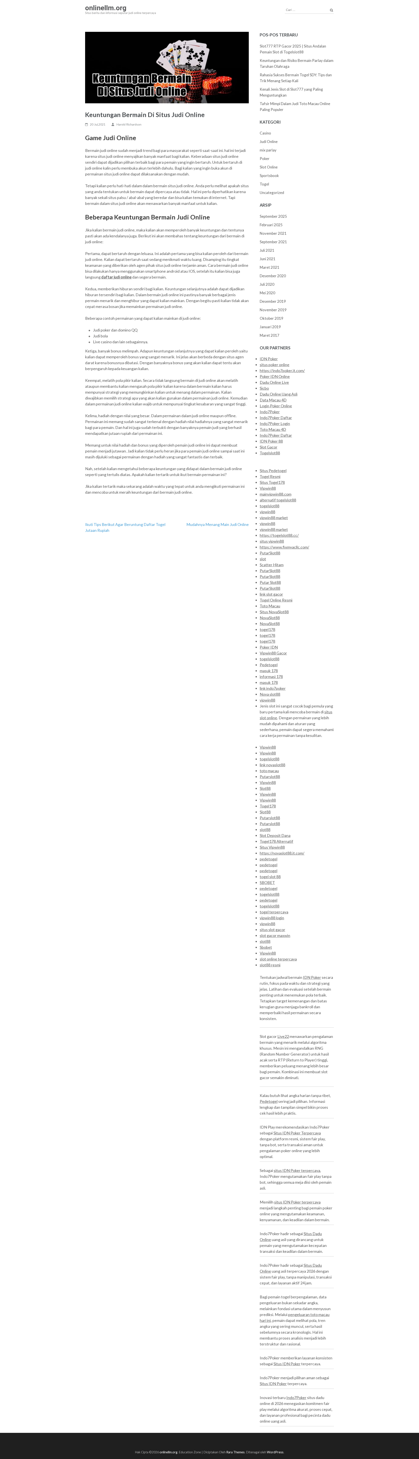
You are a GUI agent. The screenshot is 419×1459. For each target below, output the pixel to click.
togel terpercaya (274, 912)
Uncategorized (272, 192)
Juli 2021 (267, 250)
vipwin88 (267, 511)
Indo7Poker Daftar (276, 417)
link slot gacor (271, 594)
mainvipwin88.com (275, 494)
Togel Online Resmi (276, 600)
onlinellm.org (105, 8)
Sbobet (266, 947)
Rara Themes (235, 1452)
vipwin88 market (274, 517)
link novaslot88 (272, 764)
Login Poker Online (276, 405)
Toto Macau (270, 606)
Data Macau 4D (273, 400)
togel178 (267, 629)
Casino (265, 133)
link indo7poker (273, 688)
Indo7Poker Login (275, 423)
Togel (264, 184)
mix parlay (268, 150)
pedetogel (268, 859)
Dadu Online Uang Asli (278, 394)
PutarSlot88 (270, 553)
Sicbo (264, 388)
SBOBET (267, 882)
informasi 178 (271, 676)
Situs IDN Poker (287, 1363)
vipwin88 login (272, 917)
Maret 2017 (269, 335)
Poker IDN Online (275, 376)
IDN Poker (269, 358)
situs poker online (274, 364)
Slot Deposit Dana (275, 835)
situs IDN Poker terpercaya (297, 1170)
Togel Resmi (270, 476)
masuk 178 (269, 670)
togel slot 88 (270, 876)
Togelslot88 (270, 453)
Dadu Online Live (274, 382)
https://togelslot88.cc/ (279, 535)
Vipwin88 (268, 488)
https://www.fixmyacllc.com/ (284, 547)
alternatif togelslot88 (278, 500)
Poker (265, 158)
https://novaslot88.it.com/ (282, 853)
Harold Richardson (129, 124)
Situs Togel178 (272, 482)
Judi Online (269, 141)
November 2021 (273, 233)
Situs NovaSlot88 (274, 611)
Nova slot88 (270, 694)
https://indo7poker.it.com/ (282, 370)
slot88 (265, 829)
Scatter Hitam (271, 564)
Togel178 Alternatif (276, 841)
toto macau (269, 770)
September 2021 (273, 242)
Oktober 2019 (271, 318)
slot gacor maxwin (275, 935)
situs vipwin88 (272, 541)
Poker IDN (269, 647)
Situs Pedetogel (273, 470)
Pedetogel (269, 664)
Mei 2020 (267, 293)
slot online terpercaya (278, 959)
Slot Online (269, 167)
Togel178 (268, 806)
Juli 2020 (267, 284)
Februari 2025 (271, 225)
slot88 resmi (270, 964)
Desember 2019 (273, 301)
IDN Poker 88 (271, 441)
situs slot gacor (272, 929)
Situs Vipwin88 (272, 847)
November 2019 (273, 310)
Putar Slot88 (270, 582)
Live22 (283, 1036)
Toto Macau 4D (273, 429)
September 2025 (273, 216)
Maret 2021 (269, 267)
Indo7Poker (270, 411)
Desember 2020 (273, 276)
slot (263, 558)
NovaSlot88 (270, 617)
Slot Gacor (268, 447)
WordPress (275, 1452)
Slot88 (265, 788)
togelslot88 (269, 505)
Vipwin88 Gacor (273, 653)
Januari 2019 (270, 327)
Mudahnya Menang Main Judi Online (217, 524)
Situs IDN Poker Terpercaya (297, 1133)
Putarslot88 (270, 776)
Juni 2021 (267, 259)
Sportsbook (269, 175)
